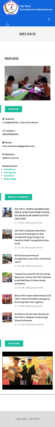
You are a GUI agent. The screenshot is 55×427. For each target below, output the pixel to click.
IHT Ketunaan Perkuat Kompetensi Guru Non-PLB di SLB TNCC (33, 259)
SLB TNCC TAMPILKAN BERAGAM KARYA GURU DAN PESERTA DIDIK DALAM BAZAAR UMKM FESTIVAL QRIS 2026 (32, 214)
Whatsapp (10, 179)
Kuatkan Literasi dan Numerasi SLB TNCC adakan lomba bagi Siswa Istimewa (32, 317)
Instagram (10, 172)
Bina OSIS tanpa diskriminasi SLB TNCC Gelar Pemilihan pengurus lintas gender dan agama (33, 299)
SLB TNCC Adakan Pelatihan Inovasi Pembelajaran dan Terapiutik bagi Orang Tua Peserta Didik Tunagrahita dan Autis (32, 237)
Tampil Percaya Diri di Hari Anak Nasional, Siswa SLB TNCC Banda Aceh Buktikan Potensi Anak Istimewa (33, 278)
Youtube (9, 175)
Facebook (9, 169)
